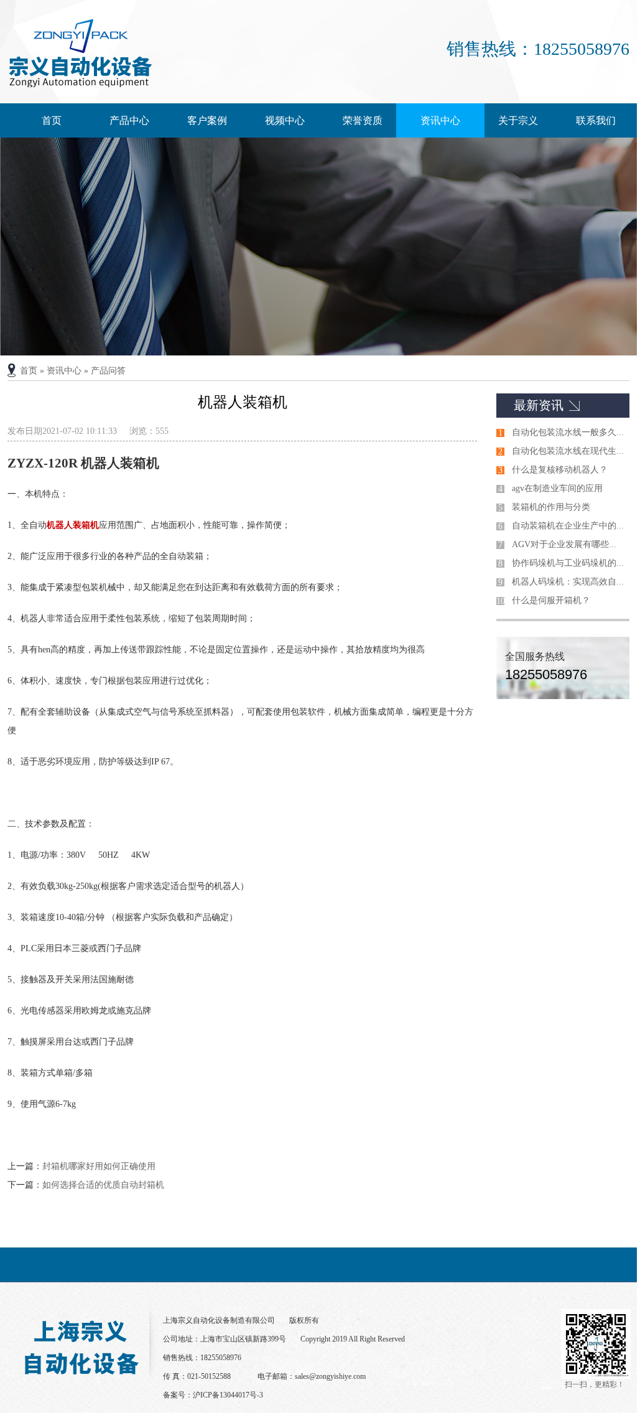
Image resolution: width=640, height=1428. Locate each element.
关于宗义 (518, 120)
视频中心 (285, 120)
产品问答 (108, 370)
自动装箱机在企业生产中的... (568, 525)
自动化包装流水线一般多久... (568, 432)
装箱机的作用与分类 (551, 507)
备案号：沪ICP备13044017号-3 (213, 1395)
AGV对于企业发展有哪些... (564, 544)
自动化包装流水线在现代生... (568, 451)
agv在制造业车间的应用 (557, 488)
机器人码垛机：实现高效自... (568, 581)
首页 (52, 120)
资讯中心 (440, 120)
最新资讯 (538, 405)
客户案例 (207, 120)
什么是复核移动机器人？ (560, 469)
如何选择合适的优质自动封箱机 (103, 1185)
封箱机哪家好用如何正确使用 (98, 1166)
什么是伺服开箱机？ (551, 600)
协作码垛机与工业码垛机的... (568, 563)
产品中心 (129, 120)
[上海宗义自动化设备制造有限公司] (80, 84)
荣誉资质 (363, 120)
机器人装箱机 (73, 525)
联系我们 (596, 120)
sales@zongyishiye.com (330, 1376)
